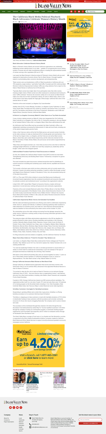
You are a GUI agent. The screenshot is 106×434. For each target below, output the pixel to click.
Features (29, 11)
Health (43, 11)
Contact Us (7, 420)
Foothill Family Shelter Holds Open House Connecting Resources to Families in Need (80, 94)
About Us (6, 418)
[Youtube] (79, 11)
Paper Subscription (9, 421)
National (22, 11)
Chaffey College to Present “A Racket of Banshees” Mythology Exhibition (81, 85)
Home (3, 11)
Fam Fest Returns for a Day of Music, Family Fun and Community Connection (81, 76)
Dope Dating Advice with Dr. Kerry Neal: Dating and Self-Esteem (59, 386)
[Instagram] (82, 11)
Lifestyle (49, 11)
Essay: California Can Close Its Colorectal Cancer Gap (18, 386)
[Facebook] (71, 11)
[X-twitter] (75, 11)
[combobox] (95, 11)
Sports (56, 11)
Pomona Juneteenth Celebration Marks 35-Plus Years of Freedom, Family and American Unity (32, 387)
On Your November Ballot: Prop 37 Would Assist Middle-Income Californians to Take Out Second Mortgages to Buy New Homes (79, 66)
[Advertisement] (80, 48)
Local (9, 11)
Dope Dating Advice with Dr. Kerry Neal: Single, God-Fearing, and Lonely (81, 103)
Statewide (15, 11)
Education (36, 11)
